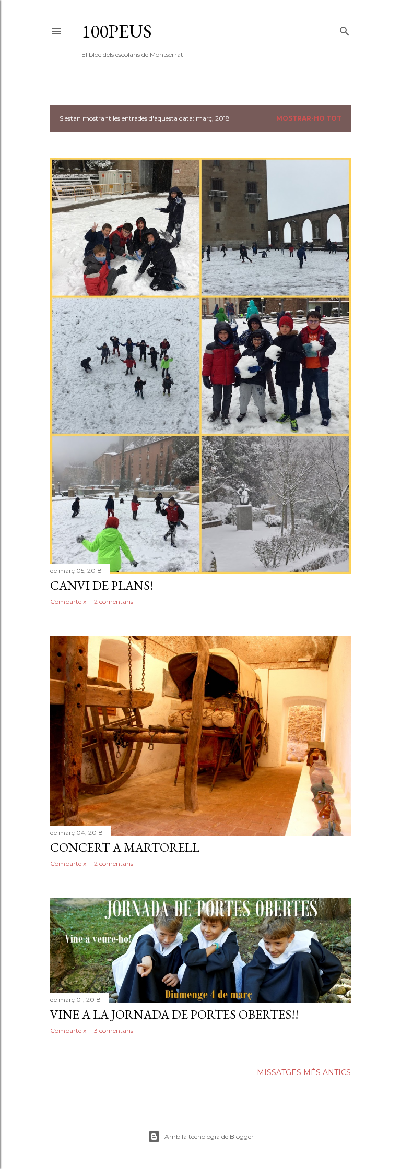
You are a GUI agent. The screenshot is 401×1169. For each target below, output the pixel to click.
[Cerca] (344, 29)
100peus (116, 31)
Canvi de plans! (102, 585)
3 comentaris (113, 1030)
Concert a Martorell (124, 847)
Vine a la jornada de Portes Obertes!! (174, 1014)
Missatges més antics (304, 1072)
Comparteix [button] (68, 601)
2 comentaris (113, 601)
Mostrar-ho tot (308, 118)
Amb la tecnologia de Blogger (209, 1136)
